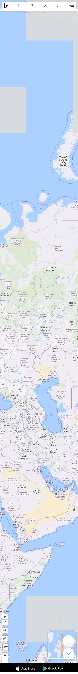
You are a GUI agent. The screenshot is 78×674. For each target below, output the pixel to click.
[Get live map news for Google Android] (53, 669)
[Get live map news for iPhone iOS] (26, 669)
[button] (5, 655)
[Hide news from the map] (5, 638)
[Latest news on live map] (7, 6)
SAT (6, 647)
